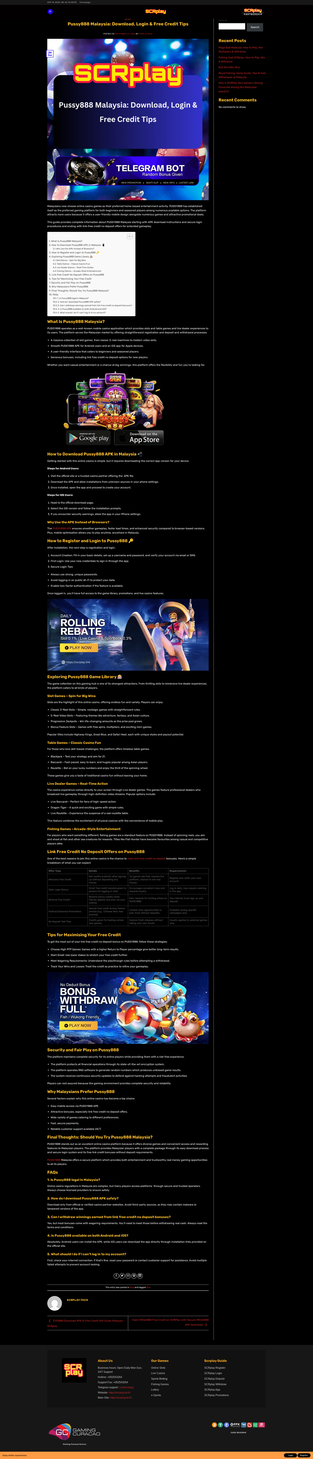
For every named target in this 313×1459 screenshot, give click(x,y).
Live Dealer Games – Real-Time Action (75, 267)
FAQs (55, 294)
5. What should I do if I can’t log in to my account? (82, 312)
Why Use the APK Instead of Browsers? (75, 248)
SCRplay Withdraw (215, 1384)
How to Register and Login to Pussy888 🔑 (75, 252)
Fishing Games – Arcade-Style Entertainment (79, 271)
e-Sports (156, 1395)
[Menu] (50, 11)
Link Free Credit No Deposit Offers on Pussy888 (78, 274)
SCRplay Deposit (214, 1378)
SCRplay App (212, 1389)
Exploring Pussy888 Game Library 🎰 (72, 256)
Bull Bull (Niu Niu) (229, 67)
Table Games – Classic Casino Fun (73, 264)
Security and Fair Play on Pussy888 (71, 282)
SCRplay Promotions (216, 1395)
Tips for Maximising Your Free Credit (72, 278)
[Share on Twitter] (122, 1276)
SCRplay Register (214, 1367)
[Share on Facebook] (116, 1276)
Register (304, 1455)
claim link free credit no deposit (146, 858)
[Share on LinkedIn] (140, 1276)
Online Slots (158, 1367)
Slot (148, 1287)
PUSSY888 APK (61, 528)
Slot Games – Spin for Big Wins (71, 260)
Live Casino (158, 1373)
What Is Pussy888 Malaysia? (66, 241)
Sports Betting (159, 1378)
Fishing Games (160, 1384)
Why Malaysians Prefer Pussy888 (70, 286)
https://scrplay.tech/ (119, 1392)
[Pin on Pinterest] (134, 1276)
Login (290, 1455)
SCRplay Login (213, 1373)
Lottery (155, 1389)
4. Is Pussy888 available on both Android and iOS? (82, 309)
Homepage (85, 2)
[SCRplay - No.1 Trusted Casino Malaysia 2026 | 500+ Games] (155, 12)
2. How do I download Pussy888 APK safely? (79, 302)
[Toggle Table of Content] (128, 236)
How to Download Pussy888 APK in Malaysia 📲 (78, 245)
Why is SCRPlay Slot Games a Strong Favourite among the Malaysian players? (241, 87)
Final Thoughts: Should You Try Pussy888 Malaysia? (80, 290)
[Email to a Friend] (128, 1276)
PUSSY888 (53, 1159)
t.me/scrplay (127, 1387)
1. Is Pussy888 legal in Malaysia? (73, 298)
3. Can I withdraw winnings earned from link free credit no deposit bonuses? (95, 305)
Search (223, 20)
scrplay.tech (146, 34)
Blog (128, 19)
